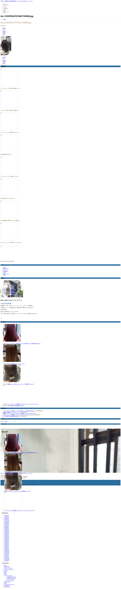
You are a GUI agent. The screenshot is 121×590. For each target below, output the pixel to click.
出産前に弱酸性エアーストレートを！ (16, 363)
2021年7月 (6, 523)
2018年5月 (6, 544)
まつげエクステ (10, 580)
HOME (4, 267)
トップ (4, 3)
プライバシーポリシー (9, 584)
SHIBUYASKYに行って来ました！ (8, 198)
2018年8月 (6, 540)
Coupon (5, 570)
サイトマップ (7, 587)
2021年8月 (6, 522)
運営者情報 (6, 585)
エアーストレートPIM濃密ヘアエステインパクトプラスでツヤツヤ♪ (23, 404)
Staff (5, 572)
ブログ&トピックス (11, 576)
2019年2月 (6, 536)
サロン (4, 12)
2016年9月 (6, 560)
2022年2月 (6, 518)
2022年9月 (6, 515)
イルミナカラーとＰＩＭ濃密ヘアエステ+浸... (11, 242)
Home (5, 565)
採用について (6, 11)
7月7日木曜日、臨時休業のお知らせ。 (16, 405)
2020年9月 (6, 526)
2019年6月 (6, 535)
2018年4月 (6, 546)
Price (5, 571)
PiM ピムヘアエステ (8, 569)
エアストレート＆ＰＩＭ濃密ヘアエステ (10, 176)
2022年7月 (6, 516)
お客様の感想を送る (11, 577)
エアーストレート (8, 568)
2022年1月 (6, 519)
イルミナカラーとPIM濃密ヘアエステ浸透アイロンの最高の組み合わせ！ (24, 343)
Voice (5, 574)
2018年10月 (6, 538)
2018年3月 (6, 547)
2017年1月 (6, 556)
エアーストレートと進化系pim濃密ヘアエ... (11, 88)
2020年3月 (6, 528)
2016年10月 (6, 559)
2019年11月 (6, 531)
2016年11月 (6, 557)
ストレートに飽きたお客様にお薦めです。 (10, 110)
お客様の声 (5, 8)
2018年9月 (6, 539)
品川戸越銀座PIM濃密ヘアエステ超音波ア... (11, 220)
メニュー (5, 6)
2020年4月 (6, 527)
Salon (5, 583)
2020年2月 (6, 530)
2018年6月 (6, 543)
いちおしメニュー (8, 575)
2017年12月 (6, 551)
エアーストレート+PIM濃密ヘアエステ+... (10, 132)
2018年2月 (6, 548)
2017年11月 (6, 552)
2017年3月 (6, 554)
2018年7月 (6, 542)
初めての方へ (6, 4)
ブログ (4, 10)
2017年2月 (6, 555)
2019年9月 (6, 532)
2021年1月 (6, 524)
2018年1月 (6, 550)
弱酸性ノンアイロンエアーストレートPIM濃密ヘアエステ (21, 384)
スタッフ (5, 7)
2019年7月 (6, 534)
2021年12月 (6, 520)
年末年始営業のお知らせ (6, 154)
